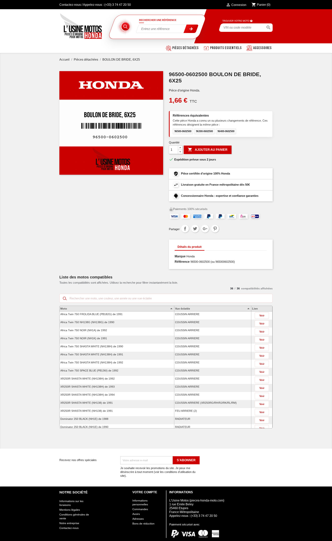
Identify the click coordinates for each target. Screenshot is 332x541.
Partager (185, 228)
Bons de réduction (143, 523)
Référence (182, 261)
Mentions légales (69, 509)
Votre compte (144, 492)
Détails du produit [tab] (190, 246)
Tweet (195, 228)
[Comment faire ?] (251, 21)
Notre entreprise (69, 523)
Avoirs (136, 513)
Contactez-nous (70, 4)
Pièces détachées (185, 48)
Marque (180, 256)
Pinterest (215, 228)
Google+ (205, 228)
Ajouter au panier (207, 149)
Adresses (138, 518)
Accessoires (262, 48)
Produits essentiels (226, 48)
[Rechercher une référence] (191, 29)
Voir (261, 315)
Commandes (140, 509)
